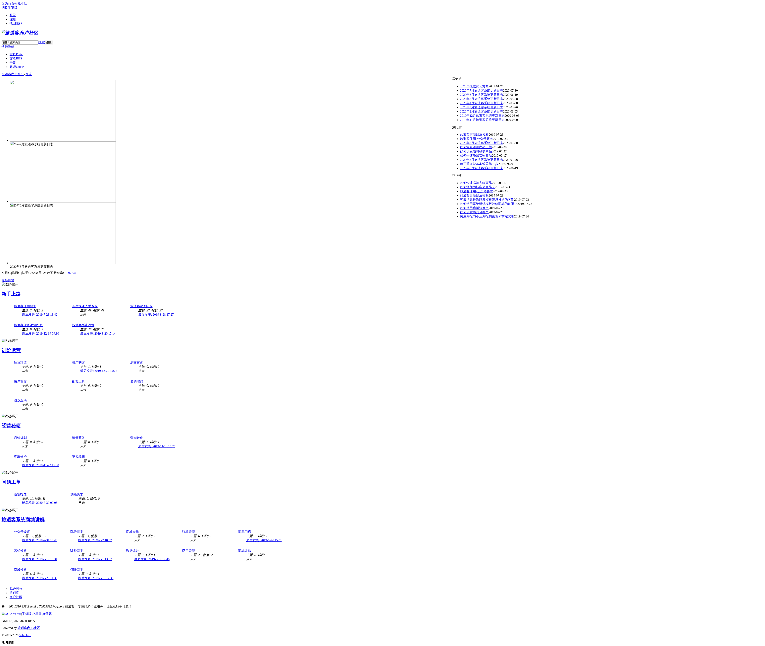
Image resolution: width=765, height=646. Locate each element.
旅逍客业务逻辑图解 (28, 325)
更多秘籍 (78, 456)
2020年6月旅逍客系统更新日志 (481, 94)
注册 (13, 19)
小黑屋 (37, 613)
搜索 (41, 42)
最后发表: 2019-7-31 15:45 (39, 540)
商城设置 (20, 569)
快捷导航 (8, 46)
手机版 (26, 613)
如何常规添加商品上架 (476, 147)
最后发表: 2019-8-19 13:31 (39, 559)
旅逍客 (14, 593)
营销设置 (20, 550)
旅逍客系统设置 (83, 325)
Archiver (15, 613)
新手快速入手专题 (85, 306)
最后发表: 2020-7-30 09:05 (39, 502)
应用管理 (188, 550)
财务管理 (76, 550)
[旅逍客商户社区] (20, 33)
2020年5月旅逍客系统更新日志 (481, 99)
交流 (16, 58)
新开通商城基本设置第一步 (479, 164)
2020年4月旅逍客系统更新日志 (481, 103)
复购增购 (136, 381)
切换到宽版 (10, 7)
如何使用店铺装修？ (474, 208)
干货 (13, 62)
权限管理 (76, 569)
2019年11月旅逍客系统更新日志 (482, 119)
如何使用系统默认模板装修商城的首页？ (488, 203)
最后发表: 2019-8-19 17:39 (95, 578)
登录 (13, 15)
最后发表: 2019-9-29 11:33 (39, 578)
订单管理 (188, 531)
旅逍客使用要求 (25, 306)
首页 (16, 54)
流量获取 (78, 438)
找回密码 (16, 23)
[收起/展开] (10, 285)
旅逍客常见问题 (141, 306)
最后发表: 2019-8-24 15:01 (264, 540)
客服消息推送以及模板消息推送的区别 (487, 199)
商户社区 (16, 597)
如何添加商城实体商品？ (477, 187)
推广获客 (78, 362)
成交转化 (136, 362)
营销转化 (136, 438)
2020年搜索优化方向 (474, 86)
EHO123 (70, 273)
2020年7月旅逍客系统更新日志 (481, 90)
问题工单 (11, 482)
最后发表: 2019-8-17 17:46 (152, 559)
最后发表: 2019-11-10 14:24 (156, 446)
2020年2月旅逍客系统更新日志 (481, 111)
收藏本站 (20, 3)
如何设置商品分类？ (474, 212)
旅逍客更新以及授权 (474, 134)
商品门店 (244, 531)
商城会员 (132, 531)
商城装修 (244, 550)
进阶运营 (11, 350)
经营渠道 (20, 362)
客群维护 (20, 456)
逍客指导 (20, 494)
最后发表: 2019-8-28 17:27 (156, 314)
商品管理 (76, 531)
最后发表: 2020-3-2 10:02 (95, 540)
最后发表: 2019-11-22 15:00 (40, 465)
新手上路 (11, 293)
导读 (17, 66)
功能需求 (77, 494)
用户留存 (20, 381)
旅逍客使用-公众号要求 (476, 138)
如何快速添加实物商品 (476, 155)
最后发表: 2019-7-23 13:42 (39, 314)
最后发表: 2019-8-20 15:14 (98, 333)
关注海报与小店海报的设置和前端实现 (487, 216)
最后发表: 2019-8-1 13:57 (95, 559)
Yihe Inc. (25, 635)
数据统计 (132, 550)
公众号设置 (22, 531)
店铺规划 (20, 438)
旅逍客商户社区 (13, 74)
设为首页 (8, 3)
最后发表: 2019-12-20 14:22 (98, 370)
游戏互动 (20, 400)
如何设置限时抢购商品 (476, 151)
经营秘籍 (11, 425)
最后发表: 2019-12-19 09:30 (40, 333)
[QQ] (6, 613)
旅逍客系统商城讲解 (23, 519)
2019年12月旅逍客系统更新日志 (482, 115)
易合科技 (16, 588)
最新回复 (8, 280)
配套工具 (78, 381)
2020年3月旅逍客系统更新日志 (481, 107)
